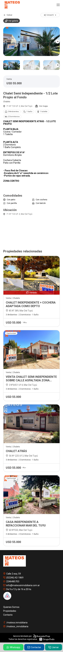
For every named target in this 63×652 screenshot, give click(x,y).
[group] (31, 41)
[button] (57, 41)
